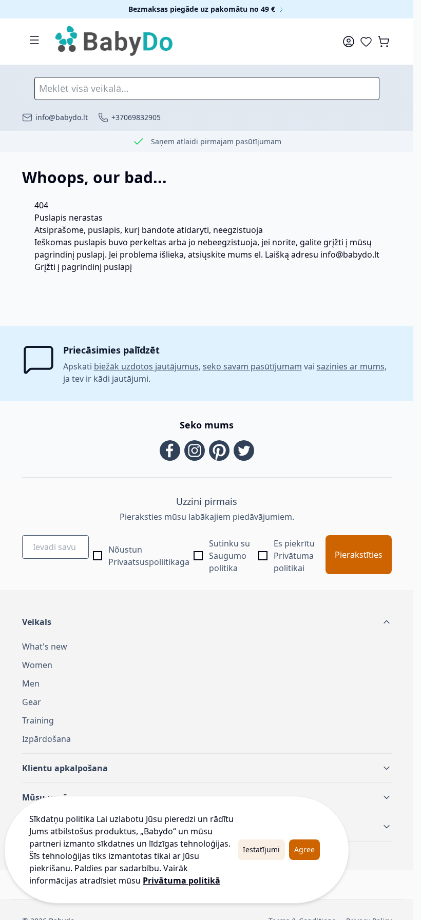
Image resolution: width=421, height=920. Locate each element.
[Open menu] (34, 40)
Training (38, 720)
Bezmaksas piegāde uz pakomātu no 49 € (202, 9)
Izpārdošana (46, 739)
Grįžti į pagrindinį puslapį (83, 266)
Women (37, 665)
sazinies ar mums (351, 366)
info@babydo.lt (349, 254)
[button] (207, 622)
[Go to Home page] (114, 41)
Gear (31, 702)
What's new (44, 646)
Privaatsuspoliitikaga (148, 561)
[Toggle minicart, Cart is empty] (383, 41)
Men (31, 683)
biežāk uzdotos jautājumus (146, 366)
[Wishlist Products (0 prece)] (366, 41)
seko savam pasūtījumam (252, 366)
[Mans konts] (348, 41)
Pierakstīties (358, 554)
